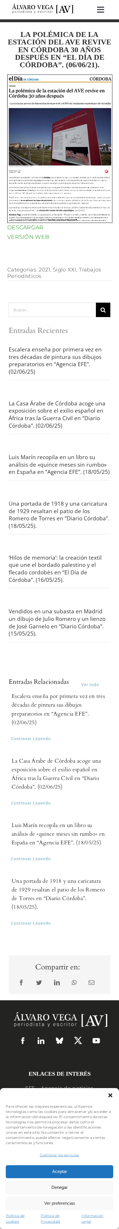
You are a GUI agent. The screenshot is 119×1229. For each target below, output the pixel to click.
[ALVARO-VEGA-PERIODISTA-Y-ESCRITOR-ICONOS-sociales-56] (96, 1039)
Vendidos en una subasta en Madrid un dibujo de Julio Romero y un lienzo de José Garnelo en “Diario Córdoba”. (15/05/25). (57, 622)
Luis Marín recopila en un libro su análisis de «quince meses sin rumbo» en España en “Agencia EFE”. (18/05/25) (59, 464)
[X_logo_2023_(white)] (78, 1039)
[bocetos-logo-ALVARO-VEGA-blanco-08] (59, 1009)
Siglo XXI (64, 270)
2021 (44, 270)
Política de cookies (15, 1218)
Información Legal (92, 1218)
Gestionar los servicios (59, 1155)
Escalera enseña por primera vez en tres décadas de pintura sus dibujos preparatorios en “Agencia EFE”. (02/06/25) (55, 360)
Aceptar (59, 1171)
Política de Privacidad (50, 1218)
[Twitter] (39, 982)
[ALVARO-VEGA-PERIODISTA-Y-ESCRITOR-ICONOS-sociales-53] (59, 1039)
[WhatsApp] (74, 982)
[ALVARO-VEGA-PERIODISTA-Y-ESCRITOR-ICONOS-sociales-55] (41, 1039)
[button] (110, 1095)
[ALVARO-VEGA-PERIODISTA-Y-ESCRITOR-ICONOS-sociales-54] (22, 1039)
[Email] (91, 982)
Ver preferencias (59, 1203)
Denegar (59, 1187)
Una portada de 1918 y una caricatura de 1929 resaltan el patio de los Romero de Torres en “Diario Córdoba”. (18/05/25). (59, 515)
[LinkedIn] (57, 982)
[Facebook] (21, 982)
